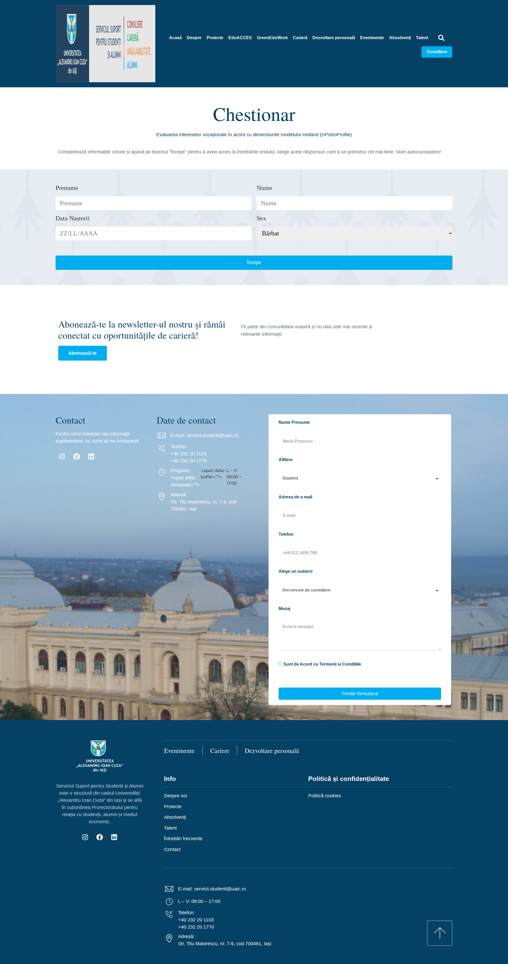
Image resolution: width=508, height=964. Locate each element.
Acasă (175, 37)
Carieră (300, 37)
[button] (441, 38)
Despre (194, 37)
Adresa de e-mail (295, 497)
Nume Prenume (294, 422)
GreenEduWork (272, 37)
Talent (422, 37)
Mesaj (284, 608)
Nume (264, 188)
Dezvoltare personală (333, 37)
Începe (254, 262)
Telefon (286, 534)
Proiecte (215, 37)
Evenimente (372, 37)
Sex (261, 218)
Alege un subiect (295, 571)
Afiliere (286, 459)
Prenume (67, 188)
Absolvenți (400, 37)
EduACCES (240, 37)
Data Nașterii (73, 218)
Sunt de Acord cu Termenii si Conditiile (322, 664)
